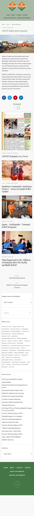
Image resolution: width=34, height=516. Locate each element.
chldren (25, 329)
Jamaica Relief (6, 382)
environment (22, 338)
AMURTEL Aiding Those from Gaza (13, 393)
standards (6, 362)
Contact (19, 15)
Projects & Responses (7, 27)
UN (29, 362)
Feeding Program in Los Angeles (12, 416)
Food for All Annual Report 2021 (12, 434)
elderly (15, 336)
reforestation (8, 359)
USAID (9, 364)
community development (12, 331)
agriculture (7, 326)
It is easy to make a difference (11, 399)
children (6, 329)
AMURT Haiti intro (8, 440)
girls (16, 340)
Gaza (10, 340)
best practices (19, 326)
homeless (6, 345)
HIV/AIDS (20, 343)
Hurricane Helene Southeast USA (12, 402)
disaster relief (18, 333)
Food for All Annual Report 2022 (12, 425)
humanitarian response (11, 348)
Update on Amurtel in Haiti (10, 422)
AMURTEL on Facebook (24, 18)
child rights (15, 329)
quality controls (13, 357)
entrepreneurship (9, 338)
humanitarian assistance (20, 345)
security (18, 359)
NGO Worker (19, 352)
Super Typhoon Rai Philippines (11, 437)
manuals (13, 350)
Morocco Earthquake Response (12, 419)
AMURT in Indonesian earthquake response (17, 285)
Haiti (21, 340)
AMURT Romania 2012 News (15, 156)
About (13, 15)
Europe (4, 153)
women (5, 366)
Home (8, 15)
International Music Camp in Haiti (12, 390)
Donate (25, 15)
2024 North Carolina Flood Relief (12, 396)
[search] (30, 313)
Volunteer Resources (8, 405)
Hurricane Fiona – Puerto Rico (11, 431)
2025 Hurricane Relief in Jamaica (12, 379)
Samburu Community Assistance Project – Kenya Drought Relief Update (17, 189)
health (27, 340)
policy (18, 355)
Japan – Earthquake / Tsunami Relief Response (16, 225)
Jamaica (5, 350)
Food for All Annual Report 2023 (12, 413)
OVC (27, 352)
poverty (25, 355)
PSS (4, 357)
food (4, 340)
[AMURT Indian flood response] (17, 52)
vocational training (20, 364)
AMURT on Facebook (10, 18)
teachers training (19, 362)
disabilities (7, 333)
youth (12, 366)
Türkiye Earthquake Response (11, 428)
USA (4, 364)
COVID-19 (26, 331)
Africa (3, 183)
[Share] (4, 98)
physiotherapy (8, 355)
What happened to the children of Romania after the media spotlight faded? (16, 262)
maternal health (24, 350)
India (24, 348)
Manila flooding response (17, 277)
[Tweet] (10, 98)
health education (9, 343)
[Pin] (15, 98)
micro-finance (8, 352)
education (6, 336)
